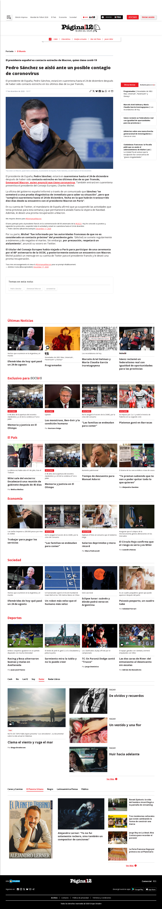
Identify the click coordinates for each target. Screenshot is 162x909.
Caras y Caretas (15, 789)
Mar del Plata (95, 39)
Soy (33, 679)
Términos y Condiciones (102, 898)
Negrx (50, 789)
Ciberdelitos (65, 39)
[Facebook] (18, 889)
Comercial (147, 881)
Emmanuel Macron (34, 288)
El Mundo (21, 51)
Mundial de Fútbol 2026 (39, 17)
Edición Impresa (21, 17)
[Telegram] (33, 889)
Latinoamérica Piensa (67, 789)
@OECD (78, 223)
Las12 (25, 679)
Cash (10, 679)
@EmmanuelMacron (33, 218)
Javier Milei (109, 39)
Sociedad (72, 17)
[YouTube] (30, 889)
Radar (41, 679)
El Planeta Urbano (34, 789)
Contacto (65, 898)
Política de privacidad (80, 898)
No (17, 679)
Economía (63, 17)
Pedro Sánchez (15, 288)
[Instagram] (21, 889)
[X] (24, 889)
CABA (56, 39)
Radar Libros (54, 679)
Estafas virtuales (80, 39)
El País (53, 17)
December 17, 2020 (43, 228)
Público (84, 789)
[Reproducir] (103, 17)
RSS (154, 881)
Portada (9, 51)
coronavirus (50, 288)
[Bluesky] (27, 889)
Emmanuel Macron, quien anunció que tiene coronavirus (40, 182)
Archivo (54, 898)
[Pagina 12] (81, 28)
